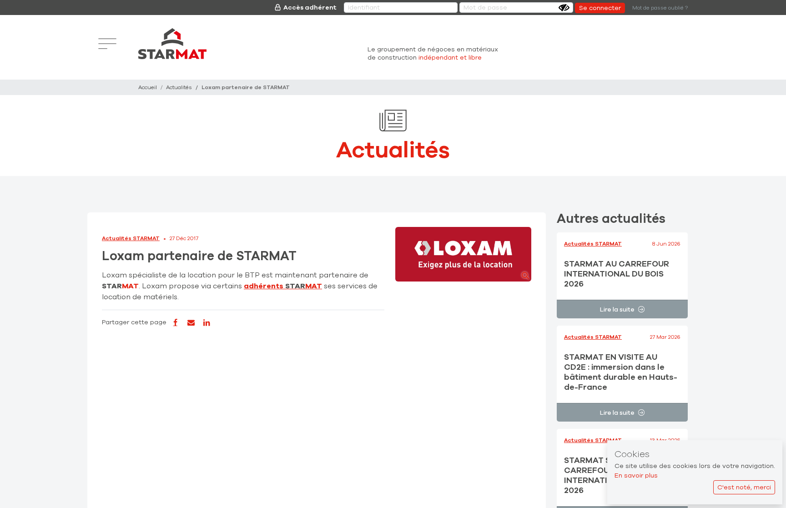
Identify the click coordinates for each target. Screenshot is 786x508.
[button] (463, 254)
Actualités (179, 87)
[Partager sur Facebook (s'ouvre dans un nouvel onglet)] (175, 323)
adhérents (283, 286)
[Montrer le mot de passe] (564, 7)
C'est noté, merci (744, 487)
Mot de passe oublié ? (660, 7)
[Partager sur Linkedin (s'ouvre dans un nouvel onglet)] (207, 323)
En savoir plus (636, 475)
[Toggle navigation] (107, 44)
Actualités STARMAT (131, 238)
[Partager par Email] (191, 323)
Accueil (147, 87)
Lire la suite (617, 309)
